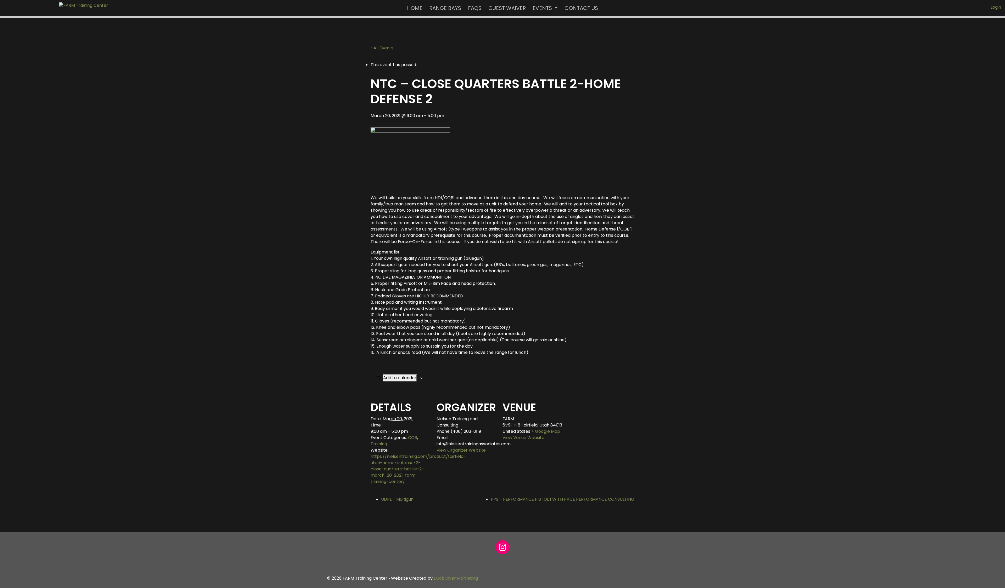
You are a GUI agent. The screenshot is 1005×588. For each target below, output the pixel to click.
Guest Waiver (507, 8)
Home (414, 8)
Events (543, 8)
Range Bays (445, 8)
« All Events (382, 48)
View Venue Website (523, 438)
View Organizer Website (461, 450)
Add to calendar (399, 378)
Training (379, 444)
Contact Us (581, 8)
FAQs (475, 8)
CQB (412, 438)
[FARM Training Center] (83, 5)
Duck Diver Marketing (456, 578)
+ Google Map (545, 431)
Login (996, 7)
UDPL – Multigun (397, 499)
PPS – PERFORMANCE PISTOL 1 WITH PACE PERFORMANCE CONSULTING (562, 499)
